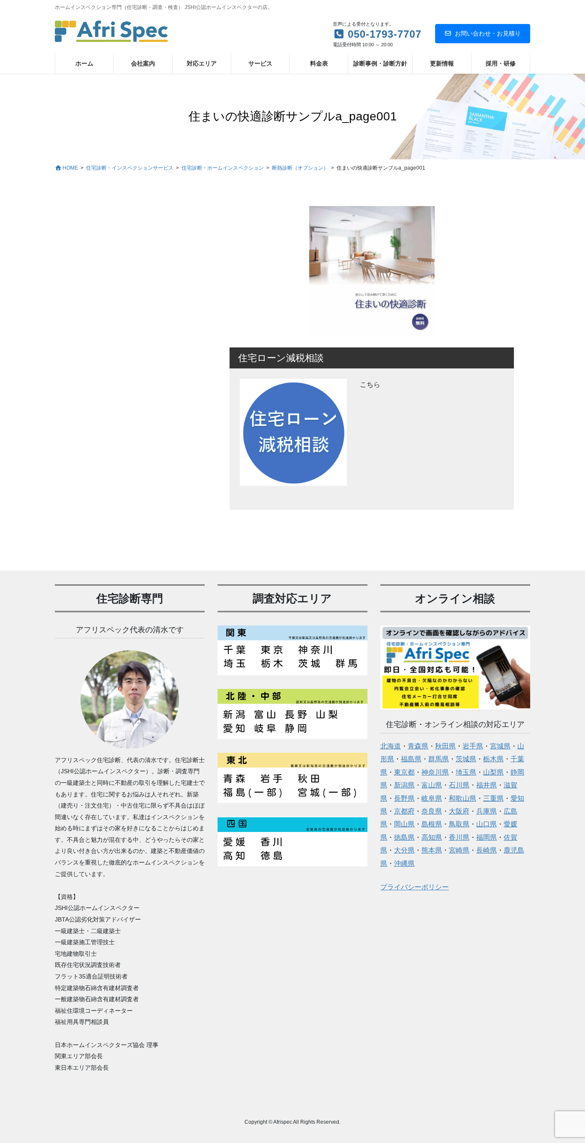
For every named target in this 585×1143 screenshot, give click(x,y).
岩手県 (473, 746)
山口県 (486, 824)
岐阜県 (431, 798)
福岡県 (486, 837)
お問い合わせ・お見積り (488, 33)
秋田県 (445, 746)
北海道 (390, 746)
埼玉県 (466, 772)
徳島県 (404, 837)
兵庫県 (486, 811)
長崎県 (486, 850)
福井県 (486, 785)
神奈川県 (435, 772)
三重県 (493, 798)
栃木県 (493, 759)
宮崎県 (459, 850)
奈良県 (431, 811)
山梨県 (493, 772)
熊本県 (431, 850)
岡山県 (404, 824)
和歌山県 (462, 798)
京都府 (404, 811)
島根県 (431, 824)
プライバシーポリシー (414, 887)
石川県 (459, 785)
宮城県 (500, 746)
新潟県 (404, 785)
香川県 (459, 837)
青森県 (418, 746)
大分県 (404, 850)
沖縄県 (404, 863)
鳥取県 (459, 824)
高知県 (431, 837)
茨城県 (466, 759)
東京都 (404, 772)
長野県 (404, 798)
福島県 (411, 759)
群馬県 (438, 759)
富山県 (431, 785)
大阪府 (459, 811)
